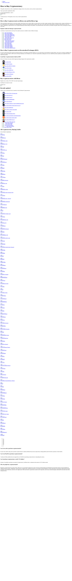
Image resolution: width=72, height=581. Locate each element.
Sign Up (4, 315)
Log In (1, 315)
